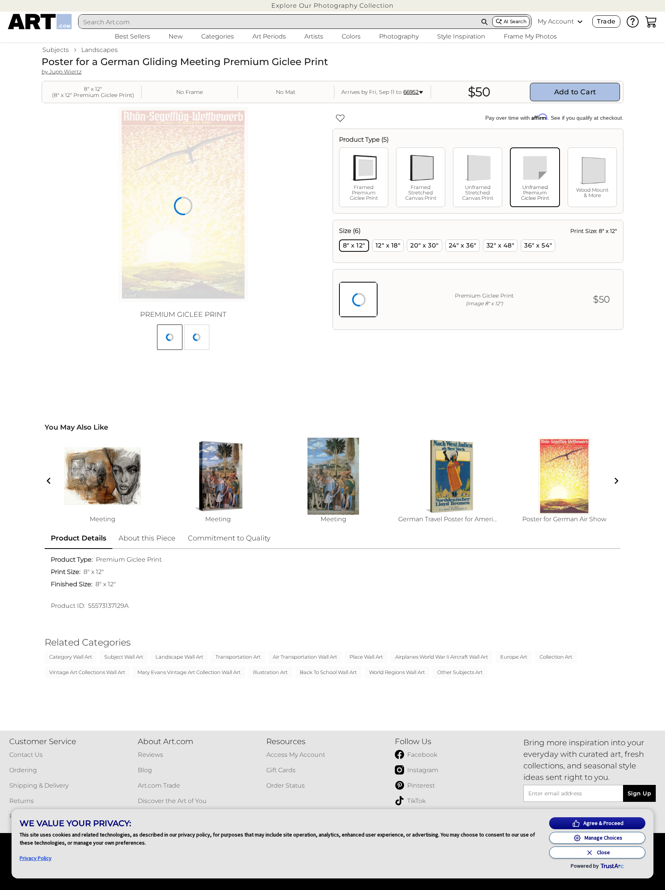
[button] (332, 5)
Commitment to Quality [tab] (229, 538)
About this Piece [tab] (147, 538)
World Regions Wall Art (397, 672)
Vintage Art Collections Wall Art (87, 672)
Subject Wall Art (123, 657)
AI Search (515, 21)
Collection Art (556, 657)
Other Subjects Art (460, 672)
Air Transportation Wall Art (305, 657)
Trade (606, 21)
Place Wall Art (366, 657)
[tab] (363, 177)
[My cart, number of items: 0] (651, 21)
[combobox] (278, 22)
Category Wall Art (70, 657)
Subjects (55, 50)
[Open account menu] (580, 21)
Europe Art (513, 657)
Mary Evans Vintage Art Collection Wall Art (189, 672)
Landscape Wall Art (179, 657)
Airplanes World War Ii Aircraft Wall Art (441, 657)
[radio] (354, 245)
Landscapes (99, 50)
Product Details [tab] (78, 538)
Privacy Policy (36, 858)
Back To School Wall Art (328, 672)
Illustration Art (270, 672)
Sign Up (639, 793)
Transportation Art (238, 657)
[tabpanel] (477, 275)
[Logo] (40, 21)
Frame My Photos (530, 36)
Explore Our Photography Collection (332, 5)
